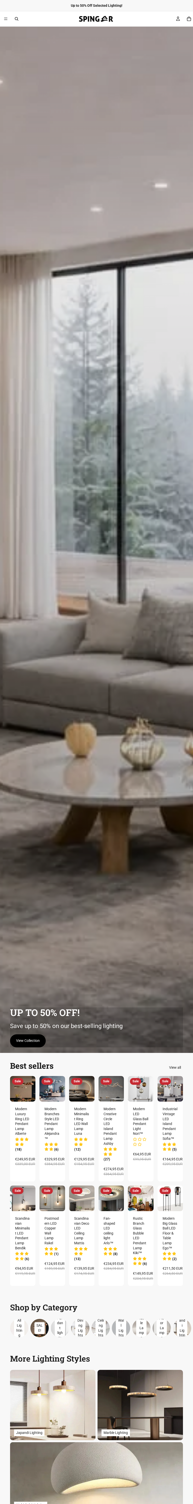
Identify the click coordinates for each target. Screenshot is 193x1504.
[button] (22, 1144)
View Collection (28, 1041)
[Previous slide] (15, 1088)
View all (175, 1067)
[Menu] (6, 19)
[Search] (16, 18)
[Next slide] (29, 1088)
